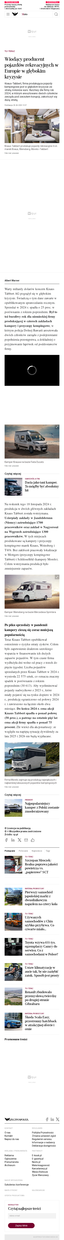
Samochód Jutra (32, 479)
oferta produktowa (14, 1196)
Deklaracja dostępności (44, 1145)
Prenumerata (12, 1162)
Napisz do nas (12, 1139)
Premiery (29, 800)
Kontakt (9, 1136)
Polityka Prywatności (42, 1132)
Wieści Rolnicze (40, 1172)
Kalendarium (38, 1190)
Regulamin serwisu (42, 1139)
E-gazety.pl (37, 1158)
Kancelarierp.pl (39, 1168)
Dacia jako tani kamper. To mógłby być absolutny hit (42, 486)
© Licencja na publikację (18, 828)
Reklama (9, 1155)
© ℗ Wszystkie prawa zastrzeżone (23, 831)
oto (24, 14)
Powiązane (10, 851)
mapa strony (11, 1190)
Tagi (48, 851)
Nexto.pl (36, 1162)
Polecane (23, 851)
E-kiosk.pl (37, 1155)
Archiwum (10, 1165)
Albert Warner (12, 280)
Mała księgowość (41, 1165)
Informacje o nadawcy (43, 1142)
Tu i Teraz (10, 51)
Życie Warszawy (40, 1175)
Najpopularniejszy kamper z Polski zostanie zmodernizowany (42, 807)
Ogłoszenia (10, 1158)
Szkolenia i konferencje (17, 1184)
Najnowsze (37, 851)
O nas (8, 1132)
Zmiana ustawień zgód (44, 1136)
